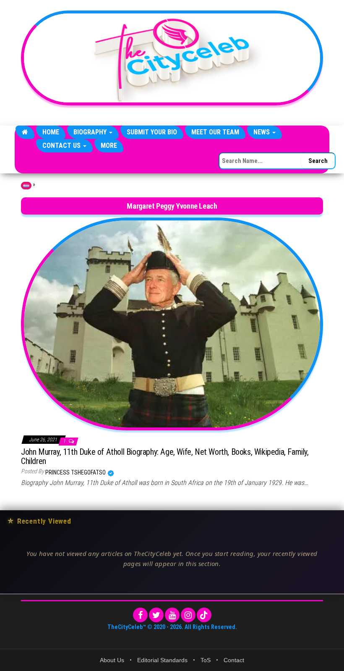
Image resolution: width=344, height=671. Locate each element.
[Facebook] (140, 615)
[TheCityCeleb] (25, 132)
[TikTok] (204, 615)
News (262, 132)
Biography (90, 132)
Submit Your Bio (152, 132)
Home (50, 132)
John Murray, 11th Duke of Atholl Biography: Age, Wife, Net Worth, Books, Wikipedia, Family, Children (165, 456)
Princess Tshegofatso (76, 472)
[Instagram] (188, 615)
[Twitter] (156, 615)
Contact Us (62, 145)
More (109, 145)
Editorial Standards (162, 660)
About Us (112, 660)
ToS (206, 660)
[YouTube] (172, 615)
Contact (234, 660)
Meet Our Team (215, 132)
